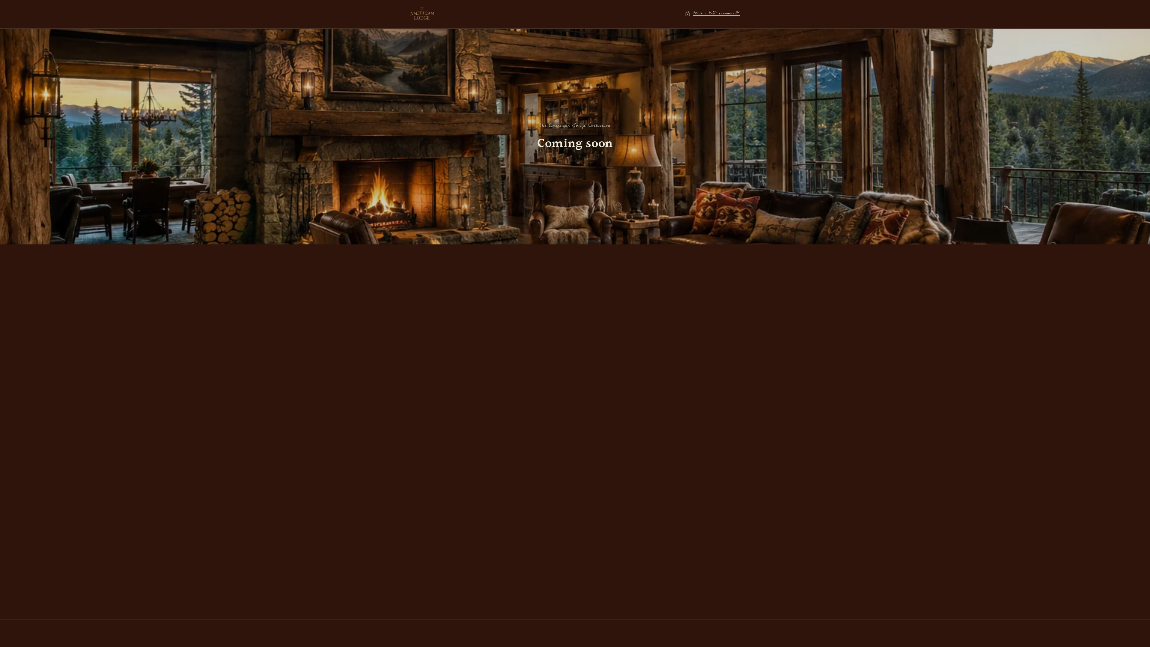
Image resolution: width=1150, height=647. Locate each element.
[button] (712, 13)
